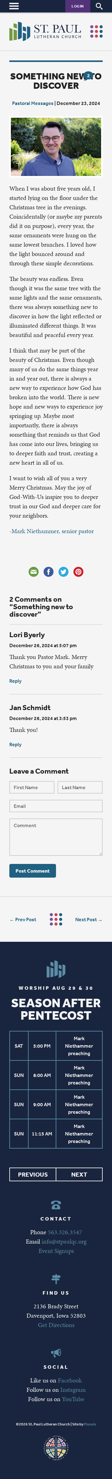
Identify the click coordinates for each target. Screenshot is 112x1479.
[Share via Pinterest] (78, 572)
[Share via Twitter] (63, 572)
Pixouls (90, 1424)
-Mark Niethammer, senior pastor (51, 531)
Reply (15, 681)
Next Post (86, 919)
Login (78, 6)
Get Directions (56, 1324)
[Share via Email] (34, 572)
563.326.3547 (65, 1232)
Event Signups (56, 1250)
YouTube (73, 1399)
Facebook (70, 1380)
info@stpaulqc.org (64, 1241)
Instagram (73, 1389)
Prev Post (25, 919)
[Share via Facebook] (49, 572)
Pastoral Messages (33, 103)
